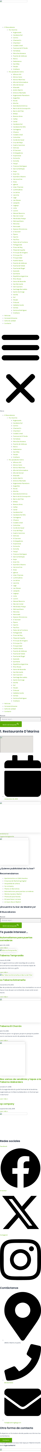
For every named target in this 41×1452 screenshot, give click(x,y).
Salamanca (17, 61)
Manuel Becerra (19, 213)
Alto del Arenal (18, 85)
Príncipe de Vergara (20, 253)
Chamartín (17, 40)
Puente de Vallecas (20, 56)
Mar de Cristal (18, 216)
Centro (15, 38)
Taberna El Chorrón (11, 1026)
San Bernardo (18, 284)
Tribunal (16, 302)
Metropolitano (18, 221)
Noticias (7, 315)
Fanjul (15, 163)
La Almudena (17, 190)
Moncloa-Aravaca (19, 53)
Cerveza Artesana (10, 318)
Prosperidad (17, 258)
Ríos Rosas (17, 279)
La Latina (16, 192)
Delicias (16, 148)
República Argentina (20, 276)
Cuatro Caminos (19, 145)
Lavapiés (16, 203)
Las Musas (17, 200)
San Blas (16, 64)
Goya (15, 171)
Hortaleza (16, 51)
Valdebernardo (18, 305)
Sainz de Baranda (19, 281)
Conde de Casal (18, 140)
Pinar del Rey (18, 247)
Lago (15, 198)
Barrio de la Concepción (21, 108)
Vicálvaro (16, 69)
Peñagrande (17, 245)
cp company (7, 1103)
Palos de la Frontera (20, 242)
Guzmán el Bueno (19, 177)
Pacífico (16, 239)
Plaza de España (19, 250)
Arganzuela (17, 32)
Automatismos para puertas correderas (16, 939)
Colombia (16, 137)
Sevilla (15, 295)
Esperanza (17, 156)
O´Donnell (16, 232)
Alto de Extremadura (20, 82)
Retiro (15, 59)
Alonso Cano (17, 77)
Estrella (16, 161)
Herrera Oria (17, 179)
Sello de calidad (10, 321)
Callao (15, 119)
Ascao (15, 101)
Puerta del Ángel (19, 268)
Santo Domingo (18, 292)
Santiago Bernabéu (20, 289)
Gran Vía (16, 174)
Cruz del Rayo (18, 142)
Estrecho (16, 158)
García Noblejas (19, 169)
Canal (15, 121)
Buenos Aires (18, 116)
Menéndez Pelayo (19, 218)
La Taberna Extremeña (12, 979)
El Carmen (17, 150)
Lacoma (16, 195)
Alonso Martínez (19, 80)
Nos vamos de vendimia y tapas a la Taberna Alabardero (20, 1081)
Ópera (15, 234)
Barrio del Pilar (18, 111)
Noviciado (16, 226)
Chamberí (17, 43)
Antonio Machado (19, 93)
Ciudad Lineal (18, 45)
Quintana (16, 274)
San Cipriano (18, 287)
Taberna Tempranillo (12, 955)
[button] (20, 369)
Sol (14, 297)
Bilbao (15, 114)
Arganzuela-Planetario (21, 95)
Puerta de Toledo (19, 266)
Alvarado (16, 87)
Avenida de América (20, 106)
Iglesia (15, 184)
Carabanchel (18, 35)
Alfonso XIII (17, 74)
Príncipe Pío (17, 255)
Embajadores (18, 153)
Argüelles (16, 98)
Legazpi (16, 205)
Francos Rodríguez (20, 166)
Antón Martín (18, 90)
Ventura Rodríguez (20, 310)
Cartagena (17, 129)
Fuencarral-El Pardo (20, 48)
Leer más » (4, 948)
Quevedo (16, 271)
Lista (15, 208)
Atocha (15, 103)
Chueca (16, 132)
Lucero (15, 211)
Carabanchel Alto (19, 127)
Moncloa (16, 224)
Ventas (15, 308)
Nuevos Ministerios (20, 229)
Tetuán (15, 66)
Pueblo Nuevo (18, 260)
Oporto (15, 237)
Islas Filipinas (18, 187)
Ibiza (15, 182)
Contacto (7, 323)
